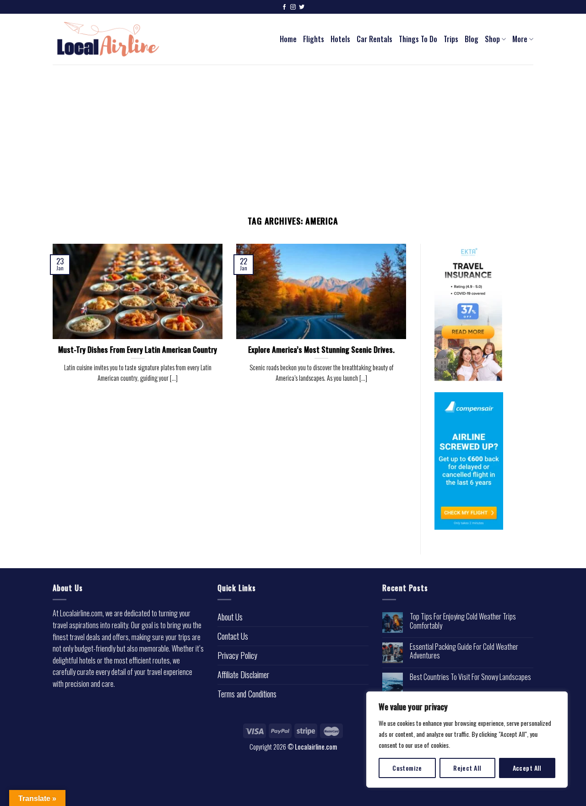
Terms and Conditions (247, 694)
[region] (467, 739)
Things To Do (418, 38)
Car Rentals (374, 38)
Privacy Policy (237, 655)
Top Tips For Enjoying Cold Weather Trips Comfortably (463, 621)
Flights (313, 38)
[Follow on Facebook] (284, 7)
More (519, 38)
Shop (492, 38)
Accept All (527, 768)
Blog (471, 38)
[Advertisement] (293, 133)
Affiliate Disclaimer (243, 674)
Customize (407, 768)
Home (288, 38)
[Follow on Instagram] (293, 7)
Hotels (340, 38)
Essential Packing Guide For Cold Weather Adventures (464, 651)
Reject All (467, 768)
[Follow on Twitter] (301, 7)
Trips (451, 38)
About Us (230, 617)
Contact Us (232, 636)
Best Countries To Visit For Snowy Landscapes (470, 677)
